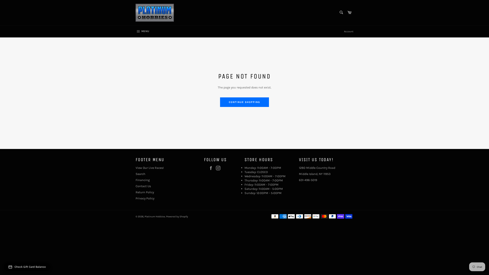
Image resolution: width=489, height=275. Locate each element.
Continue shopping (244, 102)
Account (348, 31)
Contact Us (143, 186)
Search (140, 174)
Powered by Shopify (177, 216)
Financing (143, 180)
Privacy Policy (145, 198)
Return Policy (145, 192)
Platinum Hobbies (155, 216)
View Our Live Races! (150, 168)
